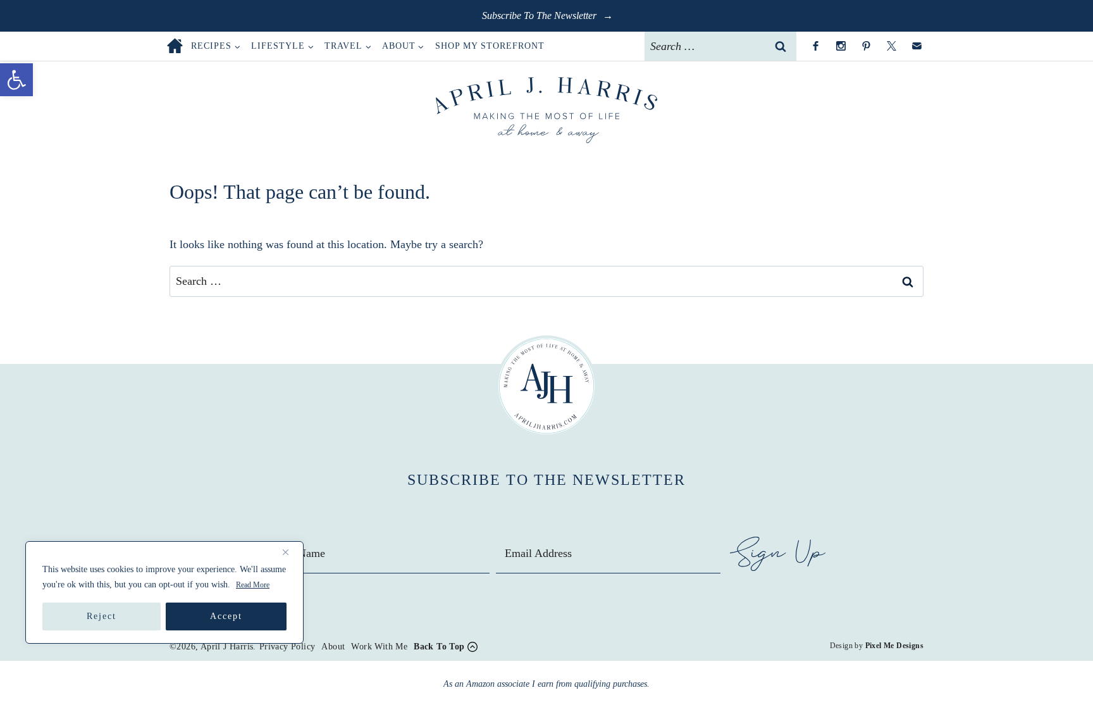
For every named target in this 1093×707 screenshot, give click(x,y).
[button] (16, 79)
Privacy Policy (287, 646)
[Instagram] (840, 46)
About (333, 646)
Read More (252, 584)
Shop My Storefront (490, 46)
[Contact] (916, 46)
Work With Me (379, 646)
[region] (164, 592)
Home (175, 46)
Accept (226, 616)
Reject (101, 616)
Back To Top (439, 646)
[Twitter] (891, 46)
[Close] (290, 552)
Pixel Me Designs (894, 645)
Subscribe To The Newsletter (540, 15)
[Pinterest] (866, 46)
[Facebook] (815, 46)
